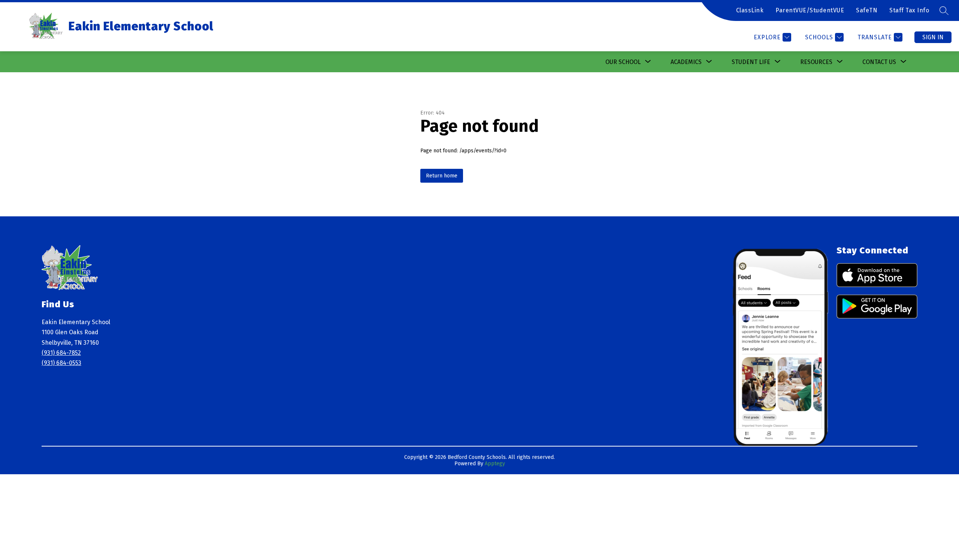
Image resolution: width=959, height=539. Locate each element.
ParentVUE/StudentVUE (809, 10)
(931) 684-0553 (61, 362)
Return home (441, 176)
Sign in (933, 37)
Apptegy (495, 463)
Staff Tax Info (909, 10)
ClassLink (750, 10)
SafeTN (866, 10)
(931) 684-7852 (61, 352)
